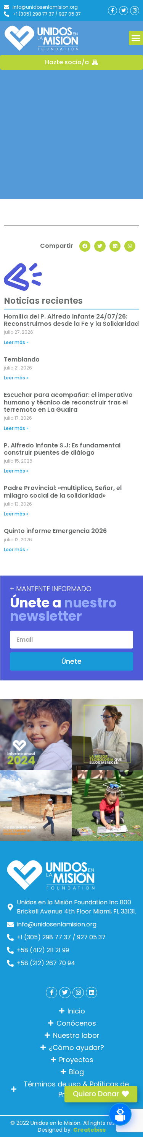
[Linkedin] (91, 992)
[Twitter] (123, 10)
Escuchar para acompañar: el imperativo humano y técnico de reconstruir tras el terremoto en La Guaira (68, 402)
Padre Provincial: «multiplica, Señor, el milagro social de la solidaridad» (63, 492)
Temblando (22, 359)
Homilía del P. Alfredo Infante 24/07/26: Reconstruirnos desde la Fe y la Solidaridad (71, 320)
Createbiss (89, 1130)
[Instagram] (134, 10)
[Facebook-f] (112, 10)
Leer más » (16, 342)
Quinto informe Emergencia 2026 (55, 530)
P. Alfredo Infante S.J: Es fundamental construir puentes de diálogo (62, 449)
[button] (84, 246)
